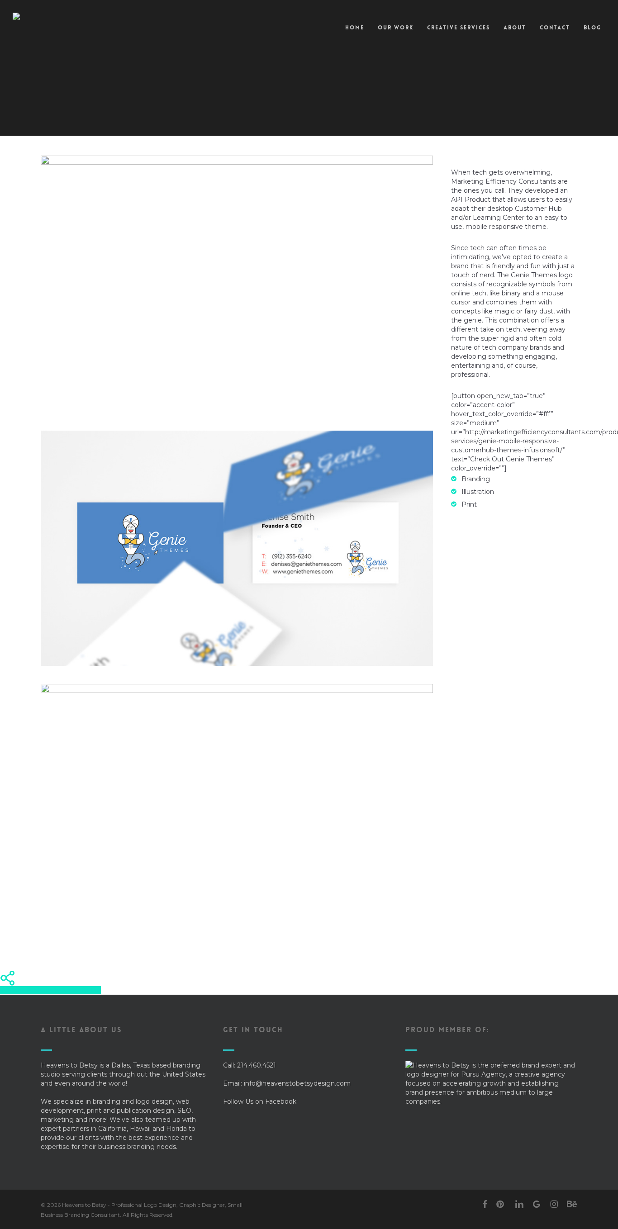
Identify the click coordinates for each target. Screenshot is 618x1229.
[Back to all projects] (47, 120)
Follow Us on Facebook (259, 1101)
